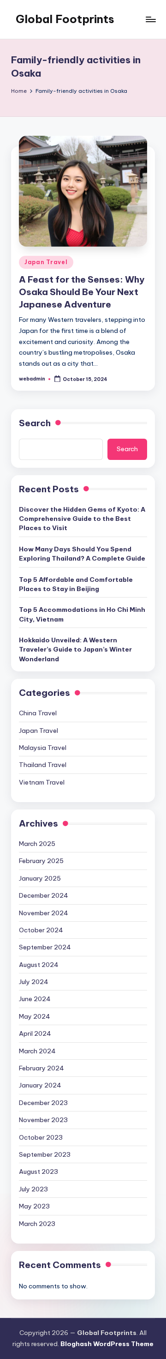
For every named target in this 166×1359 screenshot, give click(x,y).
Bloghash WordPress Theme (107, 1344)
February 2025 (41, 861)
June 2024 (35, 999)
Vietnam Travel (42, 782)
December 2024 (43, 895)
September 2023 (45, 1154)
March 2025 (37, 844)
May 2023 (34, 1206)
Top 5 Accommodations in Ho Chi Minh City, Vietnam (82, 614)
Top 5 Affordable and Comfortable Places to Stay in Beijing (76, 584)
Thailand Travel (42, 765)
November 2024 (43, 913)
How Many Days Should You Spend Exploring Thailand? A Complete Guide (82, 553)
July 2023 (33, 1189)
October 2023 (41, 1137)
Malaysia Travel (42, 747)
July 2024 (33, 982)
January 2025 (40, 878)
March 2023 (37, 1224)
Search (35, 423)
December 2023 (43, 1103)
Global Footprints (65, 19)
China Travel (38, 713)
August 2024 (39, 964)
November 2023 (43, 1120)
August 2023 (38, 1171)
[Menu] (150, 19)
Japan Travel (46, 262)
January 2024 (40, 1085)
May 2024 (34, 1016)
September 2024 (45, 947)
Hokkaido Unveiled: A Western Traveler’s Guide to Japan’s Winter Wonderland (75, 649)
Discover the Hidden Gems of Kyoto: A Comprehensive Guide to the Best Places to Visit (82, 518)
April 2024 (35, 1033)
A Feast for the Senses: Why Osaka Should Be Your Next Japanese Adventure (81, 292)
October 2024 (41, 930)
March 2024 (37, 1051)
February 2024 (41, 1068)
